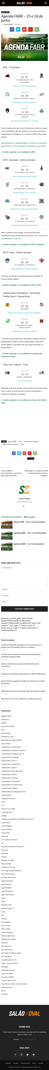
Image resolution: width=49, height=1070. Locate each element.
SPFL (22, 444)
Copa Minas (5, 822)
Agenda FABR (5, 12)
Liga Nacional (6, 884)
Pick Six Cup (5, 925)
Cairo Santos (6, 743)
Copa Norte (5, 833)
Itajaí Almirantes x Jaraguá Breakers (24, 102)
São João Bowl (6, 949)
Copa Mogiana (6, 826)
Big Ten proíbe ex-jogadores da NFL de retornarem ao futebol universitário (23, 682)
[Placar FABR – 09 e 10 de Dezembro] (7, 525)
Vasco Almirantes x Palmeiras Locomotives (24, 121)
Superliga (4, 967)
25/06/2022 (24, 74)
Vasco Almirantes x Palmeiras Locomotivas (29, 146)
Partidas (15, 1063)
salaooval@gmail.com (28, 1039)
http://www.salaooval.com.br (24, 502)
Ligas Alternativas (7, 894)
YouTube (4, 994)
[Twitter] (27, 1054)
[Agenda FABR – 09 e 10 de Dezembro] (7, 536)
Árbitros (4, 723)
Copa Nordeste (6, 829)
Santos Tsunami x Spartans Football (24, 176)
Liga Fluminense (7, 881)
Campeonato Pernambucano (12, 785)
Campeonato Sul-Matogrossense (13, 791)
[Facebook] (24, 506)
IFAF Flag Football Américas (11, 870)
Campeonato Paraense (9, 778)
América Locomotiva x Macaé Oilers (24, 86)
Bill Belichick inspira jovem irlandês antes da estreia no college (23, 691)
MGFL (3, 901)
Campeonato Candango (31, 441)
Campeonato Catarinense (10, 764)
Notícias (4, 919)
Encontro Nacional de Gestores (12, 846)
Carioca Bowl (6, 795)
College (4, 816)
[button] (46, 3)
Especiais (4, 850)
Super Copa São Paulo (9, 963)
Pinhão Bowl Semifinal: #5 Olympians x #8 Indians (24, 313)
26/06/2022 (24, 108)
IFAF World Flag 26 (8, 874)
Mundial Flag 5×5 (7, 908)
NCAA (3, 912)
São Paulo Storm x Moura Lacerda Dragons (24, 209)
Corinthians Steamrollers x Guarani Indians (24, 225)
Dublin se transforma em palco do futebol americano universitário (20, 665)
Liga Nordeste (6, 888)
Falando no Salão (7, 860)
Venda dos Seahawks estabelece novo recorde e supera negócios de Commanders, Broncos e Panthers (21, 646)
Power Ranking (6, 932)
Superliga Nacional (8, 970)
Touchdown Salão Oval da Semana (14, 984)
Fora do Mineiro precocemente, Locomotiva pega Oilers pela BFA (11, 473)
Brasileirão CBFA (7, 737)
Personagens (6, 922)
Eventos (4, 857)
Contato (40, 1063)
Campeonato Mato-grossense (12, 771)
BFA (20, 441)
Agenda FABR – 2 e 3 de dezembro (29, 544)
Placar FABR (5, 929)
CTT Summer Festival (9, 840)
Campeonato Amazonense (11, 747)
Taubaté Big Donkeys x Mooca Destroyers (24, 269)
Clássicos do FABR (8, 809)
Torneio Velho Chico (8, 980)
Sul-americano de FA (8, 960)
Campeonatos (25, 1063)
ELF (2, 843)
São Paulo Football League (11, 953)
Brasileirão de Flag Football (11, 740)
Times (34, 1063)
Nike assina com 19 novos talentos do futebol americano (21, 699)
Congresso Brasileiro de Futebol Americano (17, 819)
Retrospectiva (6, 946)
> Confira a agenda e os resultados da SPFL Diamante (22, 244)
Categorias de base (8, 798)
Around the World (7, 726)
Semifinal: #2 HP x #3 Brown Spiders (24, 331)
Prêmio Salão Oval (8, 936)
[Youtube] (33, 1054)
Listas (3, 898)
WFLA (3, 991)
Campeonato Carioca (9, 761)
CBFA (3, 802)
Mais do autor (29, 517)
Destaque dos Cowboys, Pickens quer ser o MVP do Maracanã (23, 674)
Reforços (4, 943)
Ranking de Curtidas (8, 939)
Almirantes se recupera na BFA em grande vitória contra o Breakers (36, 473)
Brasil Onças (5, 733)
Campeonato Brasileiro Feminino (13, 750)
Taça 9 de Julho (7, 973)
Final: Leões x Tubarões (24, 381)
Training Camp (6, 987)
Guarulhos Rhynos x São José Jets (24, 193)
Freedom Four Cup (8, 867)
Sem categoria (6, 956)
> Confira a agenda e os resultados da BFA (18, 152)
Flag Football (6, 864)
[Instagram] (21, 1054)
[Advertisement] (24, 421)
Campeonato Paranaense (10, 444)
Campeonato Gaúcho (9, 767)
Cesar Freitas (8, 24)
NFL (2, 915)
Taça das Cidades (7, 977)
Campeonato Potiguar (9, 788)
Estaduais (4, 853)
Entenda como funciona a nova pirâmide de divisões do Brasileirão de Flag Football (21, 655)
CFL (2, 805)
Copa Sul (4, 836)
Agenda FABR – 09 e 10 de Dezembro (30, 533)
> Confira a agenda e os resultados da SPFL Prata (21, 285)
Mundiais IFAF (6, 905)
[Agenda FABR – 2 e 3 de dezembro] (7, 547)
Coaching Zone (6, 812)
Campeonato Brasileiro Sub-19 (12, 754)
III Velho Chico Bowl (8, 877)
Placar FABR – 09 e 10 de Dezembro (29, 522)
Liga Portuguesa (7, 891)
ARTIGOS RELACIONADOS (11, 517)
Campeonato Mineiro (9, 774)
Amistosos (5, 719)
